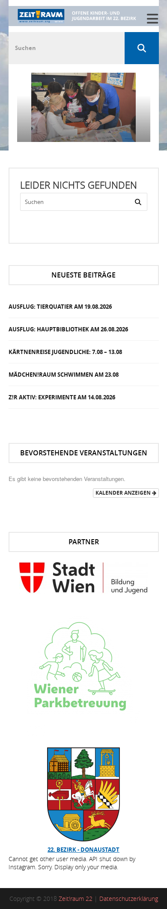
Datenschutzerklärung (128, 898)
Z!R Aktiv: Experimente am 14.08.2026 (62, 397)
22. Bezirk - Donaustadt (83, 849)
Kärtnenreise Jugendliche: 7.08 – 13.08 (65, 352)
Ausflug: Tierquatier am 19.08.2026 (60, 306)
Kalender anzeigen (123, 492)
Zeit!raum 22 (75, 898)
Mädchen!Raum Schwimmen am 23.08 (64, 374)
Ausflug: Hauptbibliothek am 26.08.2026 (68, 329)
